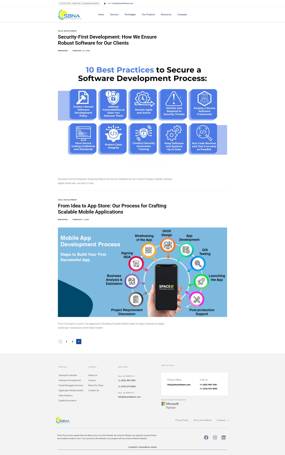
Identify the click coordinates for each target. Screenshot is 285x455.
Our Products (148, 14)
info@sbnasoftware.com (129, 397)
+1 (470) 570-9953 (127, 386)
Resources (166, 14)
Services (114, 14)
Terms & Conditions (202, 420)
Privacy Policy (181, 420)
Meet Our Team (95, 385)
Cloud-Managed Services (71, 385)
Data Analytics (66, 395)
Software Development (70, 380)
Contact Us (93, 390)
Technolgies (130, 14)
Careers (92, 380)
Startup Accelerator (68, 375)
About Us (92, 375)
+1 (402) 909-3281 (127, 380)
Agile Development (67, 31)
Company (182, 14)
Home (101, 14)
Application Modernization (71, 390)
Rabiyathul (63, 50)
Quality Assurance (67, 400)
